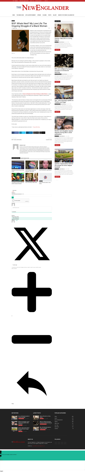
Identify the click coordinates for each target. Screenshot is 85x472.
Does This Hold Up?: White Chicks (31, 182)
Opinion (39, 15)
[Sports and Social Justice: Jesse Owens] (45, 177)
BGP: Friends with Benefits (17, 139)
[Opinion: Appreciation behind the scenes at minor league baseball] (64, 155)
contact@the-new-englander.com (38, 445)
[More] (47, 133)
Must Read (41, 418)
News (13, 15)
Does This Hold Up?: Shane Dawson (45, 170)
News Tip (46, 0)
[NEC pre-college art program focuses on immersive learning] (64, 61)
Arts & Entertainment (30, 15)
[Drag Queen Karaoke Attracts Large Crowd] (18, 165)
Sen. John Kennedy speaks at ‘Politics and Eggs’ (64, 101)
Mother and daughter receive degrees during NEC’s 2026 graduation (64, 132)
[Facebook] (67, 1)
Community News (21, 418)
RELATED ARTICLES (16, 158)
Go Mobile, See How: (38, 0)
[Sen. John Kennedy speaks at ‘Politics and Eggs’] (64, 92)
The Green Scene (20, 15)
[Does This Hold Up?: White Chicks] (31, 177)
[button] (65, 0)
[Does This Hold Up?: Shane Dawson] (45, 165)
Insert (1, 471)
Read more (57, 49)
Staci (17, 220)
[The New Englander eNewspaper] (42, 8)
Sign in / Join (32, 0)
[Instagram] (69, 1)
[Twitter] (72, 1)
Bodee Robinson (64, 74)
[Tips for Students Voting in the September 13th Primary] (31, 165)
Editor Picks (56, 136)
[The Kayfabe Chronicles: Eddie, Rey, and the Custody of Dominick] (18, 177)
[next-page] (14, 186)
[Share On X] (32, 263)
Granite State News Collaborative (66, 15)
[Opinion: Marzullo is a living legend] (64, 30)
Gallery (54, 15)
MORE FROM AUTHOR (25, 158)
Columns (44, 15)
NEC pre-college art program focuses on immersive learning (64, 70)
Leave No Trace (49, 139)
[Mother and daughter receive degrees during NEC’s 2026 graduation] (64, 123)
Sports (49, 15)
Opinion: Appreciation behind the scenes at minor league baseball (64, 165)
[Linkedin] (70, 1)
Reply (2, 459)
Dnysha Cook (15, 28)
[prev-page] (12, 186)
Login (13, 191)
